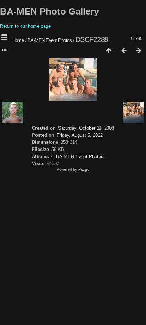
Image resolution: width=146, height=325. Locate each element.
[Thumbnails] (108, 50)
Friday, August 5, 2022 (80, 135)
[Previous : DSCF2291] (123, 50)
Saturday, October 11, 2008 (86, 128)
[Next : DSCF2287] (138, 50)
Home (18, 40)
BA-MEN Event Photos (50, 40)
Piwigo (83, 169)
